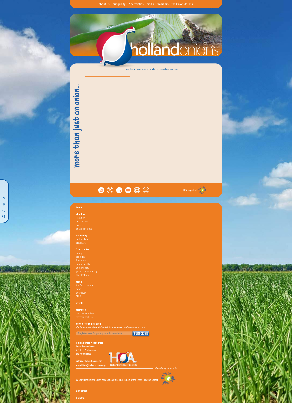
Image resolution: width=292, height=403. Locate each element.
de (3, 186)
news (78, 289)
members (163, 4)
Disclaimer (81, 390)
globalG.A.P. (81, 242)
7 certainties (136, 4)
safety (79, 253)
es (3, 198)
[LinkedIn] (119, 193)
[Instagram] (101, 193)
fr (3, 204)
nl (3, 210)
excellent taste (83, 275)
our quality (119, 4)
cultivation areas (84, 228)
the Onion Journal (182, 4)
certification (82, 239)
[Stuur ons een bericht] (146, 193)
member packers (169, 69)
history (79, 225)
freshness (81, 260)
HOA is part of (190, 190)
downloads (81, 292)
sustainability (82, 267)
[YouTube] (128, 193)
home (79, 207)
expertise (80, 256)
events (79, 303)
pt (3, 216)
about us (104, 4)
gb (3, 192)
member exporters (147, 69)
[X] (110, 193)
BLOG (78, 296)
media (150, 4)
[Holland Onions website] (137, 193)
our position (82, 221)
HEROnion (80, 217)
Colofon (80, 398)
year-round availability (86, 271)
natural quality (83, 264)
